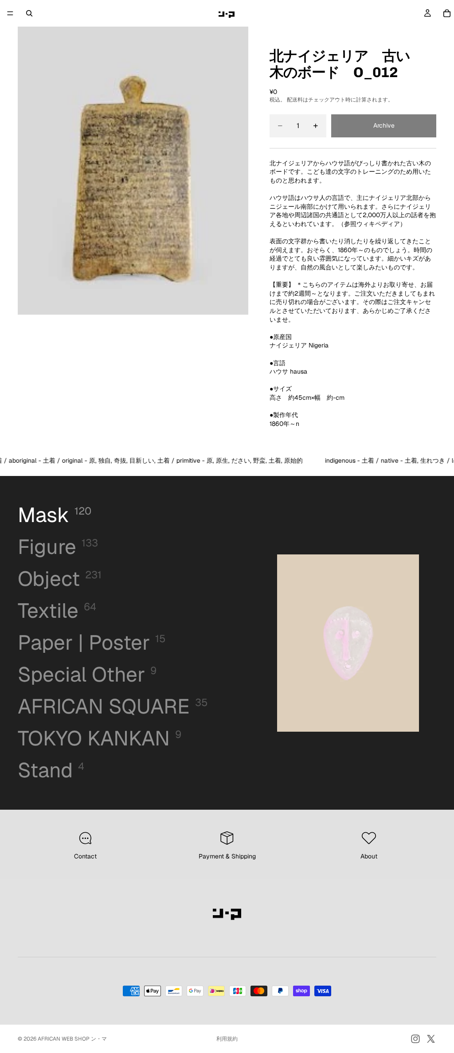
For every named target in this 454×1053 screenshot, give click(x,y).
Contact (85, 856)
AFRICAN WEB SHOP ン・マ (72, 1038)
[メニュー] (10, 13)
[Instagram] (415, 1039)
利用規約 (227, 1038)
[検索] (29, 13)
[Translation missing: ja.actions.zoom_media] (133, 171)
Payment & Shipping (227, 856)
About (368, 856)
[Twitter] (431, 1039)
